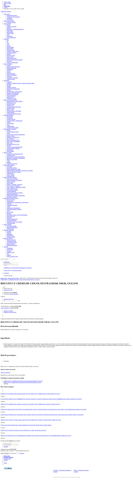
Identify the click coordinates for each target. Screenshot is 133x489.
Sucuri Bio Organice (12, 167)
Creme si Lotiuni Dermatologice (14, 147)
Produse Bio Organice (9, 165)
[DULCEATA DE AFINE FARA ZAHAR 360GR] (13, 425)
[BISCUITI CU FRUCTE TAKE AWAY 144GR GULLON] (16, 420)
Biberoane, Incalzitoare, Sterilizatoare (16, 158)
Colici (8, 161)
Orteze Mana (10, 183)
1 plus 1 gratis (7, 2)
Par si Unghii (10, 212)
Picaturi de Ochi (11, 216)
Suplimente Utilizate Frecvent (11, 198)
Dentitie (9, 162)
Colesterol (9, 82)
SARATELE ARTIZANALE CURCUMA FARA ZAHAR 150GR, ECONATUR (63, 414)
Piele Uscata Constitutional (13, 141)
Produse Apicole (11, 79)
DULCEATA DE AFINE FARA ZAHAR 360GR (39, 425)
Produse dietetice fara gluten (13, 169)
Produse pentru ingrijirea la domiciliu (16, 195)
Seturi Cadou (10, 57)
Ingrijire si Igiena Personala (10, 100)
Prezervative (10, 19)
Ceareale (9, 251)
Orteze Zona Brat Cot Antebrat (14, 180)
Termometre (10, 118)
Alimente (6, 246)
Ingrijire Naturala (11, 55)
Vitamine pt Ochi (11, 237)
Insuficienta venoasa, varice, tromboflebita (17, 215)
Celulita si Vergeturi (11, 26)
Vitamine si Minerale (9, 230)
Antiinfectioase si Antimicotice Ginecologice (17, 202)
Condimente (10, 248)
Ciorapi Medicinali (11, 191)
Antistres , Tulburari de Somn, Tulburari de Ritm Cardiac (20, 83)
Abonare (6, 446)
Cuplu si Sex (7, 14)
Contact (5, 7)
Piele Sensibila (10, 151)
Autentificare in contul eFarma (11, 267)
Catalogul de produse (6, 11)
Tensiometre (10, 116)
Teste (8, 34)
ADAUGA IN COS (9, 299)
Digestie (9, 90)
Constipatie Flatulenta (12, 205)
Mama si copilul (7, 152)
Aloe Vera (9, 76)
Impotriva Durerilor (11, 68)
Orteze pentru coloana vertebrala (15, 192)
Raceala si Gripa (11, 199)
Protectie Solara (10, 50)
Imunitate (9, 84)
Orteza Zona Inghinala (12, 190)
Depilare (9, 28)
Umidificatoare (10, 126)
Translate (22, 453)
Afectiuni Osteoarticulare (13, 93)
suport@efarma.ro (5, 308)
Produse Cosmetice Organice (14, 172)
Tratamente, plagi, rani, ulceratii (14, 221)
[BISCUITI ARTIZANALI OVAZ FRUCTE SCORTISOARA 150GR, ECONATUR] (22, 409)
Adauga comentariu (5, 372)
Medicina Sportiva (8, 238)
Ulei (8, 253)
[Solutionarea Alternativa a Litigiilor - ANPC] (63, 472)
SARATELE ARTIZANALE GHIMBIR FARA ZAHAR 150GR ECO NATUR (62, 399)
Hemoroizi (9, 217)
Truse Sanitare (10, 123)
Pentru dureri (10, 201)
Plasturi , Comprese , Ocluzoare (14, 184)
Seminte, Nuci (10, 97)
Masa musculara (11, 244)
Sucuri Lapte (10, 249)
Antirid (8, 130)
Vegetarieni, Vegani (11, 98)
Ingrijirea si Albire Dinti (12, 51)
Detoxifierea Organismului (13, 66)
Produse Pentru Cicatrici (13, 131)
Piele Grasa (9, 143)
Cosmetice (6, 39)
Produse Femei (7, 23)
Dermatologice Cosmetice (10, 129)
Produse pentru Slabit (9, 21)
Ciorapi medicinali (11, 37)
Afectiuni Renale (11, 223)
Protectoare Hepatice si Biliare (14, 209)
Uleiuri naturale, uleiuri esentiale (14, 59)
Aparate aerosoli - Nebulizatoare (14, 120)
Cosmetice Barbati (11, 52)
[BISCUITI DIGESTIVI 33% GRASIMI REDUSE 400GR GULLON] (18, 435)
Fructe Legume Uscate (12, 256)
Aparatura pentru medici (13, 127)
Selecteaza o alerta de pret (10, 312)
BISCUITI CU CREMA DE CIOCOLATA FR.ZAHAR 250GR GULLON (22, 382)
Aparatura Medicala (8, 115)
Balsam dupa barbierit (12, 227)
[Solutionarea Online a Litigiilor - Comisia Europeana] (83, 472)
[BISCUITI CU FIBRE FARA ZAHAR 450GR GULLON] (16, 393)
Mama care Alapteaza (12, 159)
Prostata (9, 86)
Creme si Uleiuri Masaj (12, 62)
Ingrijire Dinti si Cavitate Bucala (14, 101)
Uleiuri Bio (9, 166)
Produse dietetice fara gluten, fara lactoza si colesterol (20, 170)
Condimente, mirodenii (12, 77)
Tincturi (9, 70)
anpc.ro (78, 477)
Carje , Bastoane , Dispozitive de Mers (16, 187)
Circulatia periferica (11, 220)
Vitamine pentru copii (12, 163)
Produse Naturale (11, 73)
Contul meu (6, 262)
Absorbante (9, 36)
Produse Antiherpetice (12, 219)
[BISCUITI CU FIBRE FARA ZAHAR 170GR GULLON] (16, 404)
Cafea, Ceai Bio (11, 174)
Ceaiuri (8, 65)
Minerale (9, 233)
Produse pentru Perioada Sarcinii (15, 154)
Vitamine (9, 231)
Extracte (9, 72)
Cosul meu (6, 273)
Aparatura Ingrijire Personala (14, 107)
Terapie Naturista (8, 64)
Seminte (9, 255)
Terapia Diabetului (11, 95)
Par (7, 41)
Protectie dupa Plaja (11, 58)
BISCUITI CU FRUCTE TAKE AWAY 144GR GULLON (46, 420)
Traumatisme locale (11, 241)
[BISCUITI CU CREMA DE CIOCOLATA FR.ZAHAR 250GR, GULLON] (20, 279)
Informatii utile (7, 458)
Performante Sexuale (12, 15)
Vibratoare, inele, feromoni (13, 16)
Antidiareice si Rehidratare (13, 208)
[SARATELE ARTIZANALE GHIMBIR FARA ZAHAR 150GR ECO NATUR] (21, 399)
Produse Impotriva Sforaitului (14, 111)
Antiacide (9, 203)
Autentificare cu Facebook (25, 267)
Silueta (8, 25)
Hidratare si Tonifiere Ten (13, 137)
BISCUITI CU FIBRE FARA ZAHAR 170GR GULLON (45, 404)
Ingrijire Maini (10, 47)
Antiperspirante (10, 112)
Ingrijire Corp (10, 105)
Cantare (9, 122)
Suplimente (6, 80)
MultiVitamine (10, 235)
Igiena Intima (10, 32)
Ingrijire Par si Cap (11, 102)
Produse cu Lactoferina (12, 94)
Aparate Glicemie (11, 119)
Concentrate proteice (12, 242)
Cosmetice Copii (11, 155)
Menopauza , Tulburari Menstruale (15, 29)
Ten (8, 40)
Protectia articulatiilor (12, 245)
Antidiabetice (10, 69)
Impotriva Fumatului (12, 75)
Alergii (8, 206)
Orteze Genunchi (11, 181)
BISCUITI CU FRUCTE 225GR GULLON (35, 430)
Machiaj (9, 54)
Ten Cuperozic (10, 138)
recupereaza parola (16, 270)
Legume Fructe (10, 252)
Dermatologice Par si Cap (13, 144)
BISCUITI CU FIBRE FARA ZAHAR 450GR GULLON (45, 393)
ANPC (5, 463)
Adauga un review (8, 290)
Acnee (8, 133)
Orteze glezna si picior (12, 188)
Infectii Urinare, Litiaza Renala (14, 91)
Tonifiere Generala (11, 87)
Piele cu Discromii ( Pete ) (13, 140)
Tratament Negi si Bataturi (13, 148)
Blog (5, 4)
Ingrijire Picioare (11, 104)
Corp (8, 44)
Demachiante (10, 149)
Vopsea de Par (10, 33)
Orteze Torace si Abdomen (13, 185)
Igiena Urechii (10, 109)
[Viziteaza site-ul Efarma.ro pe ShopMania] (8, 469)
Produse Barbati (7, 224)
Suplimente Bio (10, 176)
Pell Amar (9, 61)
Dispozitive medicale (12, 197)
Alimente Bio (10, 173)
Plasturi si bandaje (11, 239)
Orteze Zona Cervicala (12, 179)
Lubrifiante (9, 18)
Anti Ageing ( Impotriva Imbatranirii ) (16, 134)
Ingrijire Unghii (10, 108)
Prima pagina (4, 278)
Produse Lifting (10, 136)
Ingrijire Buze (10, 48)
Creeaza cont (7, 270)
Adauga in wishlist (8, 310)
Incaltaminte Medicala (12, 194)
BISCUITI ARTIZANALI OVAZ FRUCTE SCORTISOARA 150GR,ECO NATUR (65, 409)
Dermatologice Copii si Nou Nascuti (15, 156)
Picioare (9, 46)
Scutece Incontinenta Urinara (14, 113)
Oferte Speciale (7, 3)
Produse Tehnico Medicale (10, 177)
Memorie (9, 213)
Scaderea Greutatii (11, 22)
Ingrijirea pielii (10, 228)
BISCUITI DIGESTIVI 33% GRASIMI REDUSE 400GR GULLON (54, 435)
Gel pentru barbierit (11, 226)
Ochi (8, 43)
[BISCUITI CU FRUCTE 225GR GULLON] (12, 430)
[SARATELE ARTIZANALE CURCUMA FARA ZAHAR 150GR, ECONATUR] (21, 414)
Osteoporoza (10, 30)
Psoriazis (9, 145)
